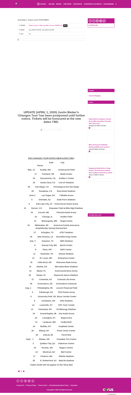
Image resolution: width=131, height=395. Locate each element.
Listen (43, 4)
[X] (93, 20)
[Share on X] (21, 371)
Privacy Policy (31, 385)
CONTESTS (77, 4)
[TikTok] (104, 20)
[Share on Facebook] (19, 371)
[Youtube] (100, 20)
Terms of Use (42, 385)
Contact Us (20, 385)
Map (65, 25)
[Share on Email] (23, 371)
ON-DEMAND (108, 4)
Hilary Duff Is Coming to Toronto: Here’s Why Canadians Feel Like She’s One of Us (100, 121)
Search (118, 4)
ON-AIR (51, 4)
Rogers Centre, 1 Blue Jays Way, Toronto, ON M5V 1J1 (46, 25)
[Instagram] (97, 20)
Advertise (74, 385)
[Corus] (108, 389)
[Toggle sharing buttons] (89, 128)
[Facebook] (90, 20)
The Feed (67, 4)
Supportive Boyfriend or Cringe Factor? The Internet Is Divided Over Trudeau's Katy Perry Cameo (100, 170)
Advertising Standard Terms (59, 385)
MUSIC (59, 4)
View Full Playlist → (95, 96)
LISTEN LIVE (93, 25)
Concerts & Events (93, 4)
